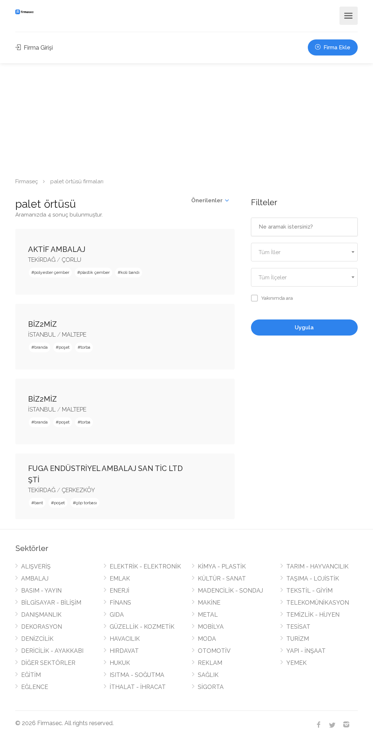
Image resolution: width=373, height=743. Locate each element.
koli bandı (130, 272)
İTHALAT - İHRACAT (138, 686)
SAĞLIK (208, 674)
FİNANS (120, 602)
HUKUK (120, 662)
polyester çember (51, 272)
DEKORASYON (41, 626)
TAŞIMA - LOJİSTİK (312, 578)
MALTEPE (74, 334)
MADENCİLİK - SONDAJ (230, 590)
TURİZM (297, 638)
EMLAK (120, 578)
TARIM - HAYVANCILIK (317, 566)
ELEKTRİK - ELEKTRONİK (145, 566)
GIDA (117, 614)
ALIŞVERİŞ (36, 566)
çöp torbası (86, 502)
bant (38, 502)
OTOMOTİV (214, 650)
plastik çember (95, 272)
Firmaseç (26, 181)
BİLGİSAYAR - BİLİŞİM (51, 602)
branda (41, 347)
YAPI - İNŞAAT (306, 650)
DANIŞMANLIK (41, 614)
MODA (207, 638)
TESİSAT (298, 626)
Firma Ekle (336, 47)
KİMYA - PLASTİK (222, 566)
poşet (64, 347)
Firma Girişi (37, 47)
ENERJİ (119, 590)
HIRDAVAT (124, 650)
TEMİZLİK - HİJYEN (312, 614)
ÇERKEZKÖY (78, 490)
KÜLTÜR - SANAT (222, 578)
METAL (208, 614)
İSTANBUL (42, 334)
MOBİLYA (211, 626)
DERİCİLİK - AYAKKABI (52, 650)
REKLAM (210, 662)
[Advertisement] (186, 118)
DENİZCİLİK (37, 638)
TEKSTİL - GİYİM (309, 590)
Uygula (304, 327)
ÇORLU (71, 259)
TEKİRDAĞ (41, 259)
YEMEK (296, 662)
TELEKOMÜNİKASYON (317, 602)
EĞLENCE (34, 686)
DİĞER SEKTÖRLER (48, 662)
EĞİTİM (31, 674)
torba (85, 347)
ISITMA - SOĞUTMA (137, 674)
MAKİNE (209, 602)
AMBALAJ (34, 578)
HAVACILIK (125, 638)
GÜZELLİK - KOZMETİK (142, 626)
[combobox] (304, 252)
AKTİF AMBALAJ (56, 249)
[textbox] (304, 252)
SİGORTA (211, 686)
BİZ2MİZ (42, 324)
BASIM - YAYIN (41, 590)
